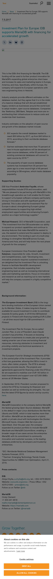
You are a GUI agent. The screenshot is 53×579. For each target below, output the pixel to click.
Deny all (26, 566)
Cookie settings (26, 559)
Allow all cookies (26, 573)
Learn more (20, 551)
